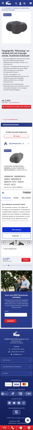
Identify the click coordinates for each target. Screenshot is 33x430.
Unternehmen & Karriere (12, 366)
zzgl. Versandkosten (14, 102)
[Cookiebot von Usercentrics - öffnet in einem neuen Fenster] (23, 192)
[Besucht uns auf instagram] (24, 403)
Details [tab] (16, 198)
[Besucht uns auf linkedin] (9, 403)
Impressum (12, 421)
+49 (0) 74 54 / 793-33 (17, 351)
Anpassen (15, 236)
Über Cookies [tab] (26, 198)
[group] (16, 247)
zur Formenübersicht (11, 119)
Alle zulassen (16, 229)
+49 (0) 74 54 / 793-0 (17, 349)
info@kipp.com (17, 354)
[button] (2, 265)
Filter (17, 136)
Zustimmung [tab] (6, 198)
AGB (18, 421)
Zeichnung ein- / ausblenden (20, 143)
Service (5, 373)
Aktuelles (6, 360)
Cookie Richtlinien (22, 423)
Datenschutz (12, 423)
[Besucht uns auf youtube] (14, 403)
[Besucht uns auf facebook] (19, 403)
